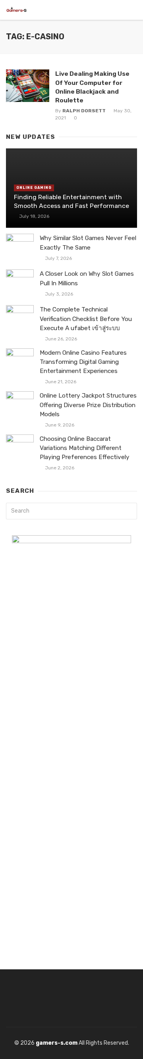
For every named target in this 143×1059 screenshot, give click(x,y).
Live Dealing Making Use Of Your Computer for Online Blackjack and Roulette (92, 87)
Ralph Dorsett (84, 110)
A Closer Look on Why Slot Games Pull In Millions (87, 278)
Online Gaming (34, 188)
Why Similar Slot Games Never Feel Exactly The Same (88, 242)
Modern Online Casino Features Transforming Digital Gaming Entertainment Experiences (83, 362)
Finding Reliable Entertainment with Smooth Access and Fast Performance (71, 201)
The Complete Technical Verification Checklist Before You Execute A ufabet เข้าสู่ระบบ (86, 318)
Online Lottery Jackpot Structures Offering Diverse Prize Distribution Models (88, 404)
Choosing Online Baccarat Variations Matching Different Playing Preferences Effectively (84, 448)
